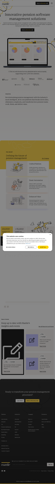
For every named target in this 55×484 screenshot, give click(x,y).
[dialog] (27, 242)
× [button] (50, 234)
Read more (28, 243)
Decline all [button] (31, 247)
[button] (10, 247)
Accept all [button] (43, 247)
